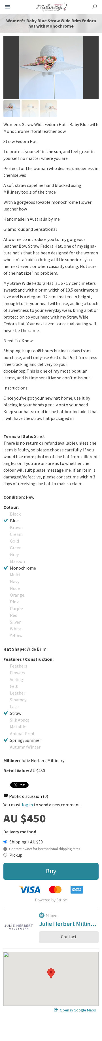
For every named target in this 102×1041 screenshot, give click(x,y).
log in (27, 804)
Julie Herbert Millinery (69, 925)
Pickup (15, 855)
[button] (51, 973)
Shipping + (26, 842)
